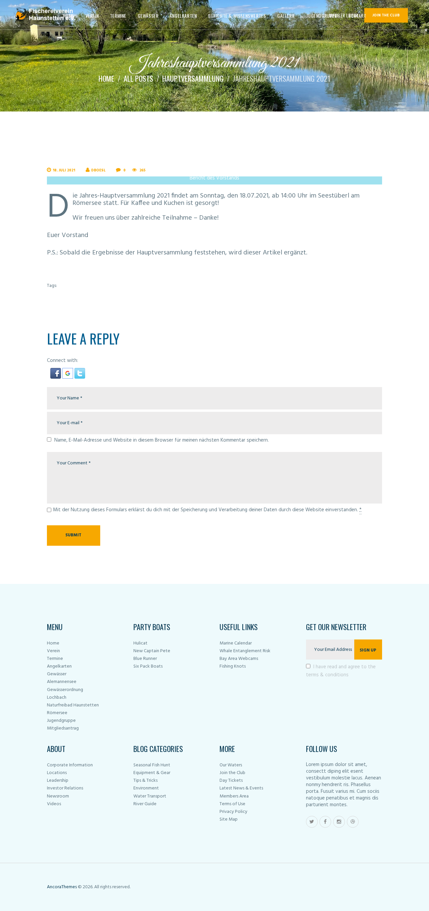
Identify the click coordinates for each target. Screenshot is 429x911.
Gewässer (56, 674)
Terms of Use (232, 804)
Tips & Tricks (145, 780)
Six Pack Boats (148, 666)
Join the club (386, 16)
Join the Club (232, 773)
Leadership (57, 780)
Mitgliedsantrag (63, 728)
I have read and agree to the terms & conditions (341, 671)
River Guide (145, 804)
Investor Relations (65, 788)
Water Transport (149, 796)
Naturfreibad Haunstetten (73, 705)
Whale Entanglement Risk (245, 651)
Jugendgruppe (61, 721)
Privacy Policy (233, 812)
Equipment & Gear (151, 773)
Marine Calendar (236, 643)
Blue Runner (145, 659)
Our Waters (231, 765)
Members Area (234, 796)
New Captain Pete (151, 651)
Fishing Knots (233, 666)
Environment (146, 788)
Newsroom (58, 796)
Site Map (229, 819)
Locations (57, 773)
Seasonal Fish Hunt (151, 765)
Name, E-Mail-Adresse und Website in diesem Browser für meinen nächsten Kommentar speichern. (161, 440)
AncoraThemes (62, 887)
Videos (54, 804)
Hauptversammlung (193, 78)
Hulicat (140, 643)
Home (106, 78)
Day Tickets (231, 780)
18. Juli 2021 (64, 170)
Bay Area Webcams (239, 659)
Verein (53, 651)
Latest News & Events (241, 788)
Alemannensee (61, 682)
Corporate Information (70, 765)
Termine (55, 659)
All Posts (138, 78)
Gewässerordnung (65, 690)
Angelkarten (59, 666)
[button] (56, 372)
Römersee (57, 713)
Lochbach (56, 697)
